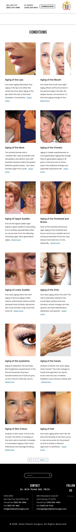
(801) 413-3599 (13, 6)
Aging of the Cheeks (51, 147)
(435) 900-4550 (53, 502)
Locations (65, 16)
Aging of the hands (50, 361)
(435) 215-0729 (46, 505)
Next (43, 460)
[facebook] (69, 496)
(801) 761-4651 (13, 505)
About (9, 16)
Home (4, 16)
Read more (44, 101)
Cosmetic (16, 16)
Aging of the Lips (14, 79)
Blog (41, 22)
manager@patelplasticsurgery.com (51, 509)
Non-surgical (50, 16)
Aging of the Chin (49, 289)
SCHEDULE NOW (47, 6)
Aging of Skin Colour (16, 428)
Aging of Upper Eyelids (17, 218)
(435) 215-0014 (31, 6)
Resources (29, 22)
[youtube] (73, 496)
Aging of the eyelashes (17, 361)
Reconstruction (32, 16)
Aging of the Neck (14, 147)
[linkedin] (70, 496)
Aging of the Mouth (50, 79)
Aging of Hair (47, 428)
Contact (47, 22)
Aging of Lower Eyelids (17, 289)
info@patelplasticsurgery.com (16, 509)
